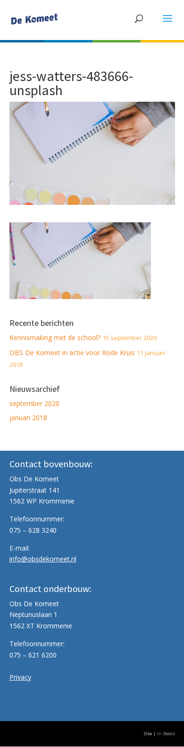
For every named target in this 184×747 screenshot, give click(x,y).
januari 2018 (28, 417)
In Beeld (166, 734)
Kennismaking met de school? (54, 337)
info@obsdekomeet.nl (42, 558)
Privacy (20, 677)
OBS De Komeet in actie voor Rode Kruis (72, 352)
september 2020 (34, 403)
